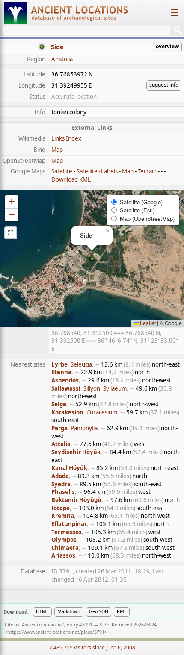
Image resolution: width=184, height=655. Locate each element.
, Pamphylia (74, 428)
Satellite (61, 171)
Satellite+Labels (97, 171)
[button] (92, 259)
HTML (42, 611)
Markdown (68, 611)
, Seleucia (71, 364)
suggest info (163, 84)
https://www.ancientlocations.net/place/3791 (55, 632)
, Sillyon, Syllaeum (89, 388)
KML (122, 611)
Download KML (71, 179)
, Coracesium (84, 412)
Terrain (147, 171)
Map (57, 149)
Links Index (66, 138)
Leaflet (147, 322)
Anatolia (62, 59)
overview (167, 46)
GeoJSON (98, 611)
